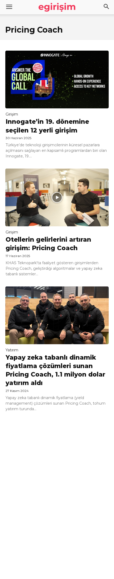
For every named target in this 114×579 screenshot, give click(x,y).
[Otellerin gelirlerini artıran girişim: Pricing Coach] (57, 197)
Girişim (12, 114)
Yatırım (12, 350)
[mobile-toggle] (9, 7)
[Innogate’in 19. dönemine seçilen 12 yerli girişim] (57, 79)
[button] (106, 7)
